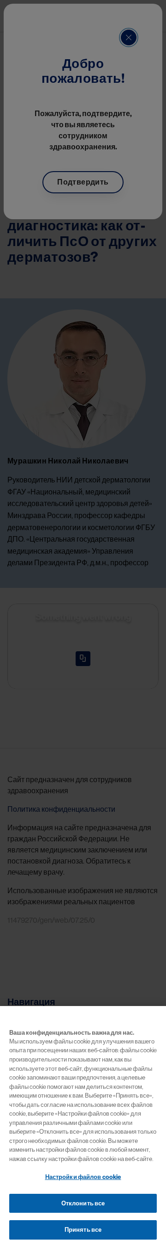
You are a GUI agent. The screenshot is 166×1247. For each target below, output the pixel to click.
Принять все (83, 1230)
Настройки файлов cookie (83, 1177)
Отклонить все (83, 1203)
